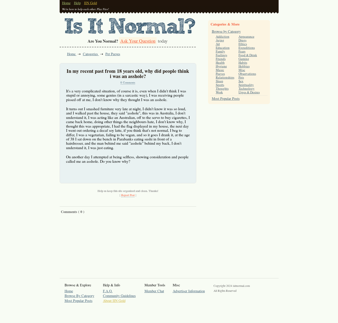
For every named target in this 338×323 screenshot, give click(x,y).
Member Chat (154, 291)
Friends (221, 58)
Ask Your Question (137, 41)
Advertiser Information (189, 291)
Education (223, 47)
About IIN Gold (114, 300)
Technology (247, 88)
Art (218, 44)
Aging (220, 40)
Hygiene (221, 66)
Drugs (242, 40)
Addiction (222, 36)
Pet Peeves (112, 54)
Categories (91, 54)
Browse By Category (79, 295)
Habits (243, 62)
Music (220, 70)
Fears (242, 51)
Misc (242, 70)
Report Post (128, 195)
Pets (241, 77)
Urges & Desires (249, 92)
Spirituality (246, 84)
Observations (247, 73)
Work (219, 92)
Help (77, 2)
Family (220, 51)
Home (66, 2)
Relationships (225, 77)
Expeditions (247, 47)
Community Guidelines (119, 295)
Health (220, 62)
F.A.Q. (108, 291)
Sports (220, 84)
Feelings (221, 55)
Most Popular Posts (226, 98)
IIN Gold (90, 2)
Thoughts (222, 88)
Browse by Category (226, 31)
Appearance (246, 36)
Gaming (244, 58)
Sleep (219, 81)
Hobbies (244, 66)
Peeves (220, 73)
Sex (241, 81)
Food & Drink (248, 55)
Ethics (243, 44)
